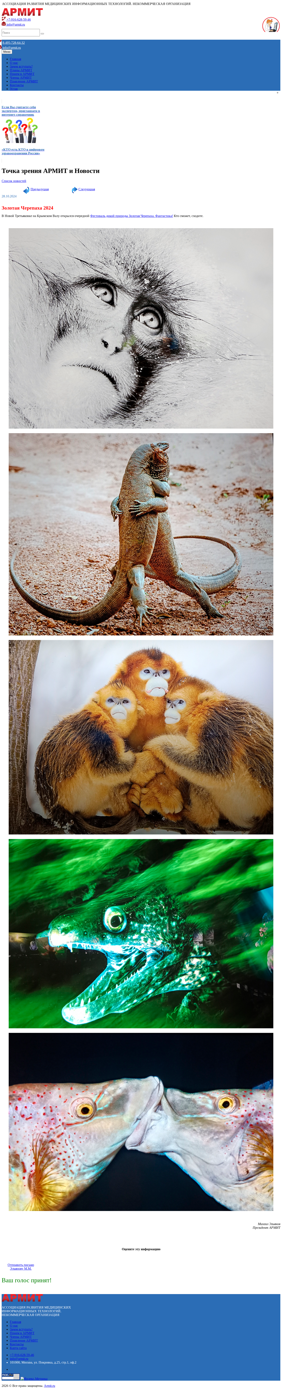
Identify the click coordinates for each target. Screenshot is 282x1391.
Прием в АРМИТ (22, 74)
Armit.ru (49, 1385)
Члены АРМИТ (21, 77)
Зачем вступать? (21, 66)
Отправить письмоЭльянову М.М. (21, 1266)
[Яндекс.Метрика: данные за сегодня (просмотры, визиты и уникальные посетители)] (34, 1379)
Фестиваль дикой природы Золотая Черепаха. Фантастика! (131, 216)
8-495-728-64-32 (13, 42)
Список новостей (14, 181)
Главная (15, 59)
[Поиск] (42, 33)
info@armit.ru (15, 24)
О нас (14, 62)
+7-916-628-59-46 (18, 19)
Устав (14, 89)
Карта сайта (18, 1348)
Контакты (17, 85)
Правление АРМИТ (24, 81)
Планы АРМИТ (21, 70)
